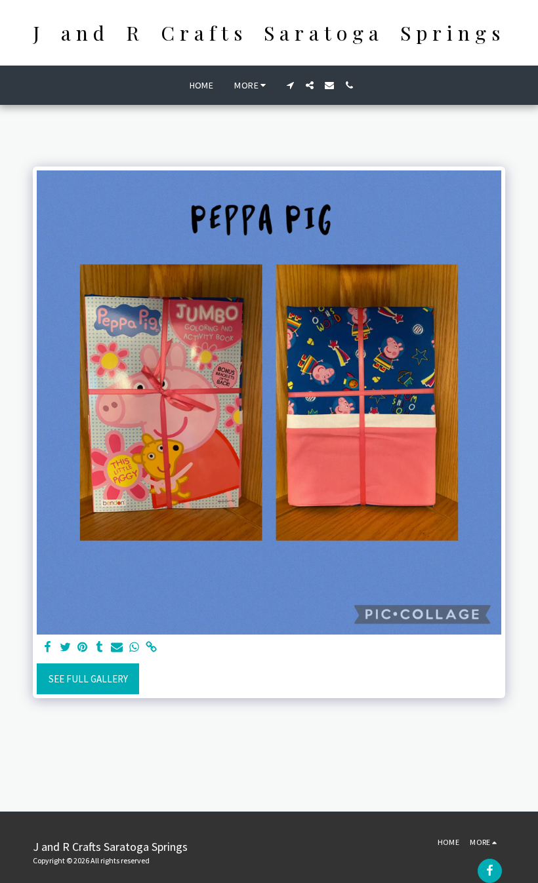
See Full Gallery (88, 679)
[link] (151, 647)
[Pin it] (82, 647)
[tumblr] (99, 647)
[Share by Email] (117, 647)
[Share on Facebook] (48, 647)
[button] (290, 85)
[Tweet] (65, 647)
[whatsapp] (134, 647)
